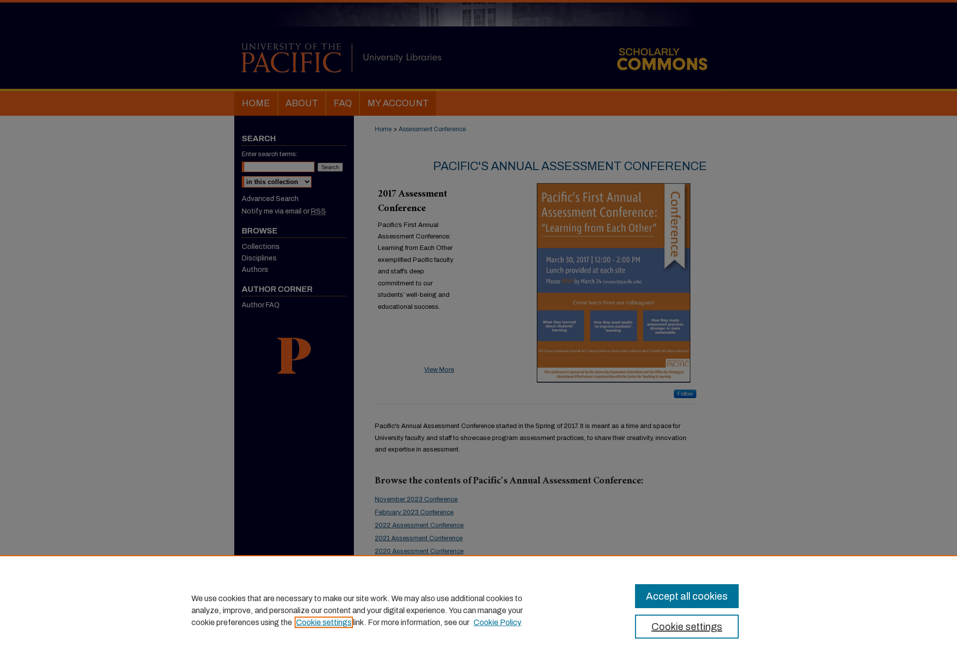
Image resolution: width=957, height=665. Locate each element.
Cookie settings (323, 622)
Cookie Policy (497, 622)
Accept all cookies (687, 596)
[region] (478, 610)
